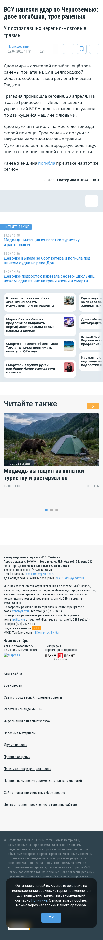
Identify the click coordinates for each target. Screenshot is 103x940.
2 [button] (51, 510)
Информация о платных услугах (27, 721)
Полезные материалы (20, 733)
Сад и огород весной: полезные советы (33, 697)
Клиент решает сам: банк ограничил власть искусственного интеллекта (30, 302)
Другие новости (16, 745)
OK (51, 918)
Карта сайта (13, 673)
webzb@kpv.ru (21, 611)
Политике (40, 900)
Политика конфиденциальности (28, 769)
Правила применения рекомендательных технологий (43, 781)
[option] (51, 454)
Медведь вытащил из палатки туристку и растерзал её (44, 474)
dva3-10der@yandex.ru (40, 574)
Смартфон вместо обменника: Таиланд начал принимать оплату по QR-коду (32, 347)
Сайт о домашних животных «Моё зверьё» (35, 793)
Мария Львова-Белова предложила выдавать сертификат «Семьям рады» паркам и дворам (30, 324)
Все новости (13, 685)
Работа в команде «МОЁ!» (23, 709)
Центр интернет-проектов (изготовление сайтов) (40, 804)
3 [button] (57, 510)
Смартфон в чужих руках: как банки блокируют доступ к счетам (30, 368)
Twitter (55, 632)
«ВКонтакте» (42, 632)
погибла (47, 163)
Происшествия (19, 46)
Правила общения (17, 757)
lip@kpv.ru (18, 619)
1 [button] (46, 510)
